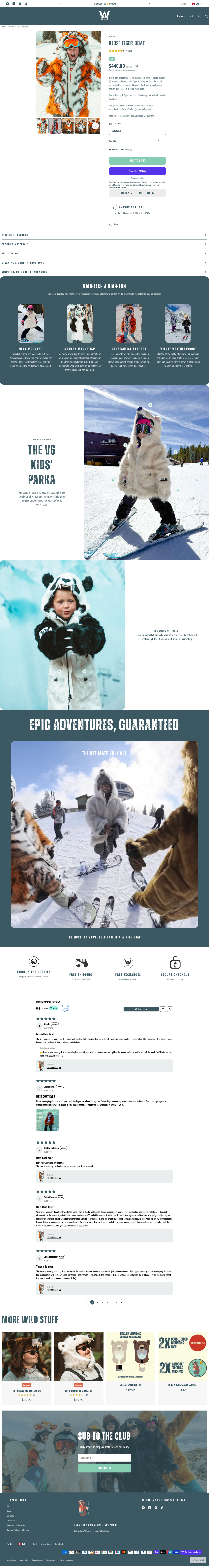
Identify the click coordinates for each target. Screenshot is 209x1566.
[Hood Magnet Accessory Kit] (182, 1356)
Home (4, 26)
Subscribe (104, 1468)
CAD (23, 1543)
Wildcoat (112, 36)
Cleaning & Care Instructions (23, 262)
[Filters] (163, 1009)
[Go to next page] (122, 1302)
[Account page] (199, 16)
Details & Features (15, 235)
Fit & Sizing (10, 253)
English (10, 1543)
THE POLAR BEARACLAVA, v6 (78, 1391)
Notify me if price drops (137, 193)
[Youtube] (20, 4)
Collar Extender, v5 (130, 1384)
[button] (116, 50)
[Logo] (104, 16)
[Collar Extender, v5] (130, 1356)
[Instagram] (7, 4)
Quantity (112, 140)
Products (11, 26)
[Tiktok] (26, 4)
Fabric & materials (15, 244)
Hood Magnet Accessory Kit (182, 1384)
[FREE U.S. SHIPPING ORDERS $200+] (104, 3)
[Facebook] (14, 4)
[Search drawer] (191, 16)
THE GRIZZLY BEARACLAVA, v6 (26, 1391)
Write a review (141, 1009)
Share (116, 223)
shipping (117, 70)
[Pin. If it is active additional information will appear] (150, 405)
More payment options (137, 178)
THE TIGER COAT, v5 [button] (54, 1067)
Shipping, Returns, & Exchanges (24, 272)
